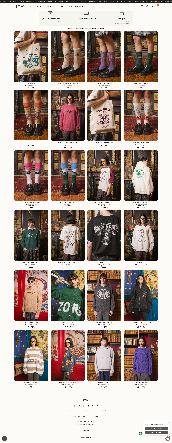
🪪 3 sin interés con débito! (55, 1)
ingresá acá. (107, 439)
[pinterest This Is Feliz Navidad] (97, 406)
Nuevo (31, 6)
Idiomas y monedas (86, 430)
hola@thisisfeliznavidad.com (86, 424)
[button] (167, 438)
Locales (66, 410)
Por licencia (39, 6)
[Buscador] (142, 6)
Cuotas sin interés (75, 410)
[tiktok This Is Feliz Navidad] (88, 406)
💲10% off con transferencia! (10, 1)
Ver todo (69, 6)
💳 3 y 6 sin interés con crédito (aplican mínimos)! (33, 1)
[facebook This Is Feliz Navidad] (79, 406)
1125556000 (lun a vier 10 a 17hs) (86, 421)
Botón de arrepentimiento (117, 439)
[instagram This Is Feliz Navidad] (75, 406)
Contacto (105, 410)
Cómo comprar (79, 6)
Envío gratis (85, 410)
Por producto (50, 6)
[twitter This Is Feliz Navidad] (92, 406)
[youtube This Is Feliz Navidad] (83, 406)
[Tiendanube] (86, 437)
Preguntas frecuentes (95, 410)
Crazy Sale (60, 6)
